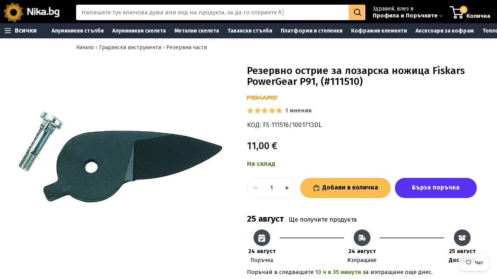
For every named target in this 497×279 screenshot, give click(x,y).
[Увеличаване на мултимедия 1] (120, 157)
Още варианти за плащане (436, 188)
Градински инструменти (130, 47)
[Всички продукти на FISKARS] (262, 98)
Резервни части (186, 47)
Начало (85, 47)
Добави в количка (350, 187)
